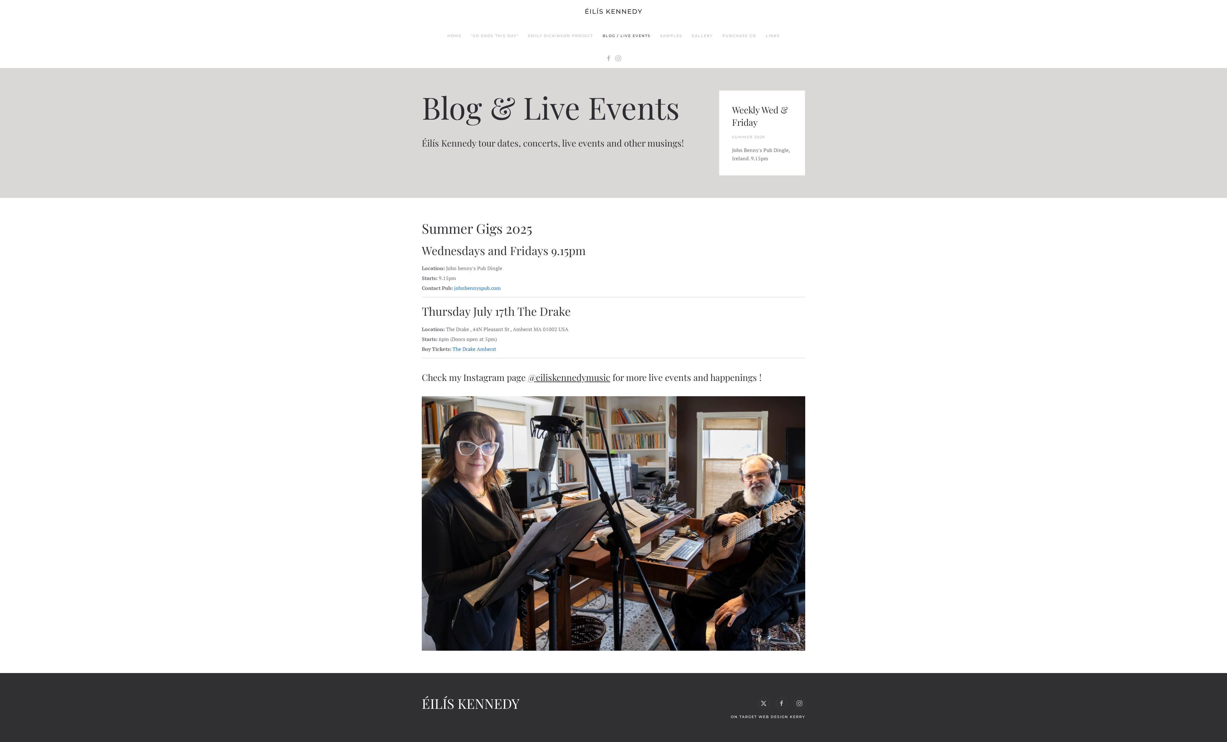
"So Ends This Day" (495, 36)
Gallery (702, 36)
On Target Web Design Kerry (768, 717)
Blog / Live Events (627, 36)
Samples (671, 36)
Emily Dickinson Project (560, 36)
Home (454, 36)
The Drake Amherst (474, 348)
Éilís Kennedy (614, 11)
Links (773, 36)
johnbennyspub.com (477, 288)
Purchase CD (739, 36)
